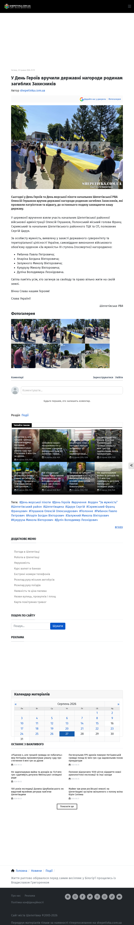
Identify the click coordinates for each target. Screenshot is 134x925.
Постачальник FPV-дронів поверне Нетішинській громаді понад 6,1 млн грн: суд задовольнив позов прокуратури (96, 758)
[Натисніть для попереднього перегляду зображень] (67, 147)
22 (97, 728)
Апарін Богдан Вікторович (46, 515)
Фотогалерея (115, 99)
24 (21, 734)
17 (22, 728)
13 (67, 723)
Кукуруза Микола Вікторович (33, 520)
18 (36, 728)
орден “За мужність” (103, 502)
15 (97, 723)
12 (51, 723)
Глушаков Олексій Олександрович (54, 511)
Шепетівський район (27, 506)
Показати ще (67, 806)
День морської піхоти (36, 502)
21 (82, 728)
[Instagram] (105, 897)
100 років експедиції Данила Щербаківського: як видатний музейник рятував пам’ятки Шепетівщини (37, 791)
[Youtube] (119, 897)
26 (51, 734)
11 (37, 723)
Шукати (58, 626)
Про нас (16, 895)
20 (66, 728)
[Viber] (75, 897)
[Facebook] (82, 897)
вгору (119, 527)
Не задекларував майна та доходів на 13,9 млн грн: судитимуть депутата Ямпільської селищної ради (36, 775)
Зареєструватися (103, 377)
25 (36, 734)
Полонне (87, 511)
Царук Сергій (76, 506)
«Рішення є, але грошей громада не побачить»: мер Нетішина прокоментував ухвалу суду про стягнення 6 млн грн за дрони (36, 758)
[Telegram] (68, 897)
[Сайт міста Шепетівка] (17, 6)
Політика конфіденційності (27, 902)
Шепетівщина (54, 506)
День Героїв (62, 502)
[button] (129, 6)
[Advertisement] (67, 36)
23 (112, 728)
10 (21, 723)
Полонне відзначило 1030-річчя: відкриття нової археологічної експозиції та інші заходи (95, 773)
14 (82, 723)
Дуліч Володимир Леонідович (77, 520)
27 (67, 734)
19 (51, 728)
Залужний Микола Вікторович (88, 515)
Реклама (30, 895)
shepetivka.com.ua (32, 90)
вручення (79, 502)
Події (25, 415)
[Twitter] (90, 897)
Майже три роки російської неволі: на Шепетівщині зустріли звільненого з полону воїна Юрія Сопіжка (96, 791)
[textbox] (72, 391)
